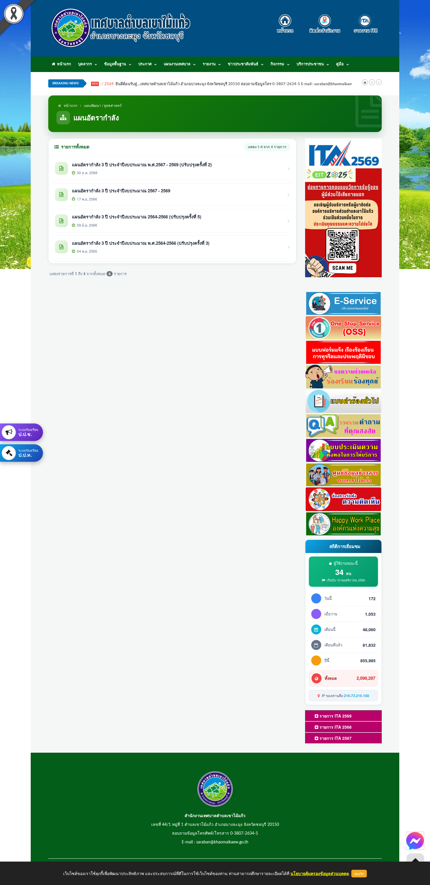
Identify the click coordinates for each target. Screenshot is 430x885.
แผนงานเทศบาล (177, 64)
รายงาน (209, 64)
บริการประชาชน (310, 64)
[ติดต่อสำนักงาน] (324, 20)
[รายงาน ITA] (364, 20)
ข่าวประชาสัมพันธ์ (243, 64)
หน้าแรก (63, 64)
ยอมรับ (359, 873)
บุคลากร (85, 64)
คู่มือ (340, 64)
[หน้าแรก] (286, 20)
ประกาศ (145, 64)
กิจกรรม (277, 64)
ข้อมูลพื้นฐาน (115, 64)
